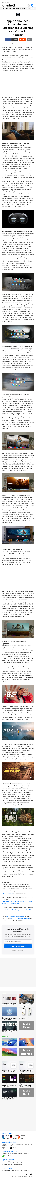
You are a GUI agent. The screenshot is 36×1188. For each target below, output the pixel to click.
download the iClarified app (15, 916)
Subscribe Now (8, 1156)
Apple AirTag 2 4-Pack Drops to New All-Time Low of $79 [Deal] (9, 1071)
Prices (19, 1162)
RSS (22, 1138)
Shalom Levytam (25, 43)
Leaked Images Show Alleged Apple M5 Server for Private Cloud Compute (26, 1005)
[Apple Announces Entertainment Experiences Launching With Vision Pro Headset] (18, 131)
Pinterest (23, 1135)
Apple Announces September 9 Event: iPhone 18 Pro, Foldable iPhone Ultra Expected (9, 1018)
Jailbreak (10, 1164)
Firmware (4, 1164)
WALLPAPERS (16, 8)
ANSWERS (22, 8)
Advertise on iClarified (8, 1170)
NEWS (3, 8)
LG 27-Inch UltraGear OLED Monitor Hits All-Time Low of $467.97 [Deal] (9, 1085)
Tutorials (7, 1162)
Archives (15, 1164)
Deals (23, 1162)
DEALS (32, 8)
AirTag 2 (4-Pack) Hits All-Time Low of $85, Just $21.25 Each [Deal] (26, 1072)
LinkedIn (6, 1138)
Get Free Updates (18, 946)
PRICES (28, 8)
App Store (7, 1148)
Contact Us (26, 1170)
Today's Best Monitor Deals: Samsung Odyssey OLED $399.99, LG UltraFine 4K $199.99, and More (26, 1085)
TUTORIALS (8, 8)
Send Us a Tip (18, 1170)
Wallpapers (14, 1162)
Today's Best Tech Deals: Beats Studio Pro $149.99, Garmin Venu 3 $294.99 (9, 1099)
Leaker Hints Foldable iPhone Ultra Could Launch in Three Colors (9, 1005)
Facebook (6, 1135)
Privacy (32, 1176)
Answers (28, 1162)
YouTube (15, 1138)
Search (20, 1164)
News (3, 1162)
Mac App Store (17, 1148)
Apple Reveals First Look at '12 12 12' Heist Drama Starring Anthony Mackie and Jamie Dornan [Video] (9, 1032)
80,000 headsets (7, 893)
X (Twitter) (15, 1135)
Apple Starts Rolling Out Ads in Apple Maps (26, 1017)
